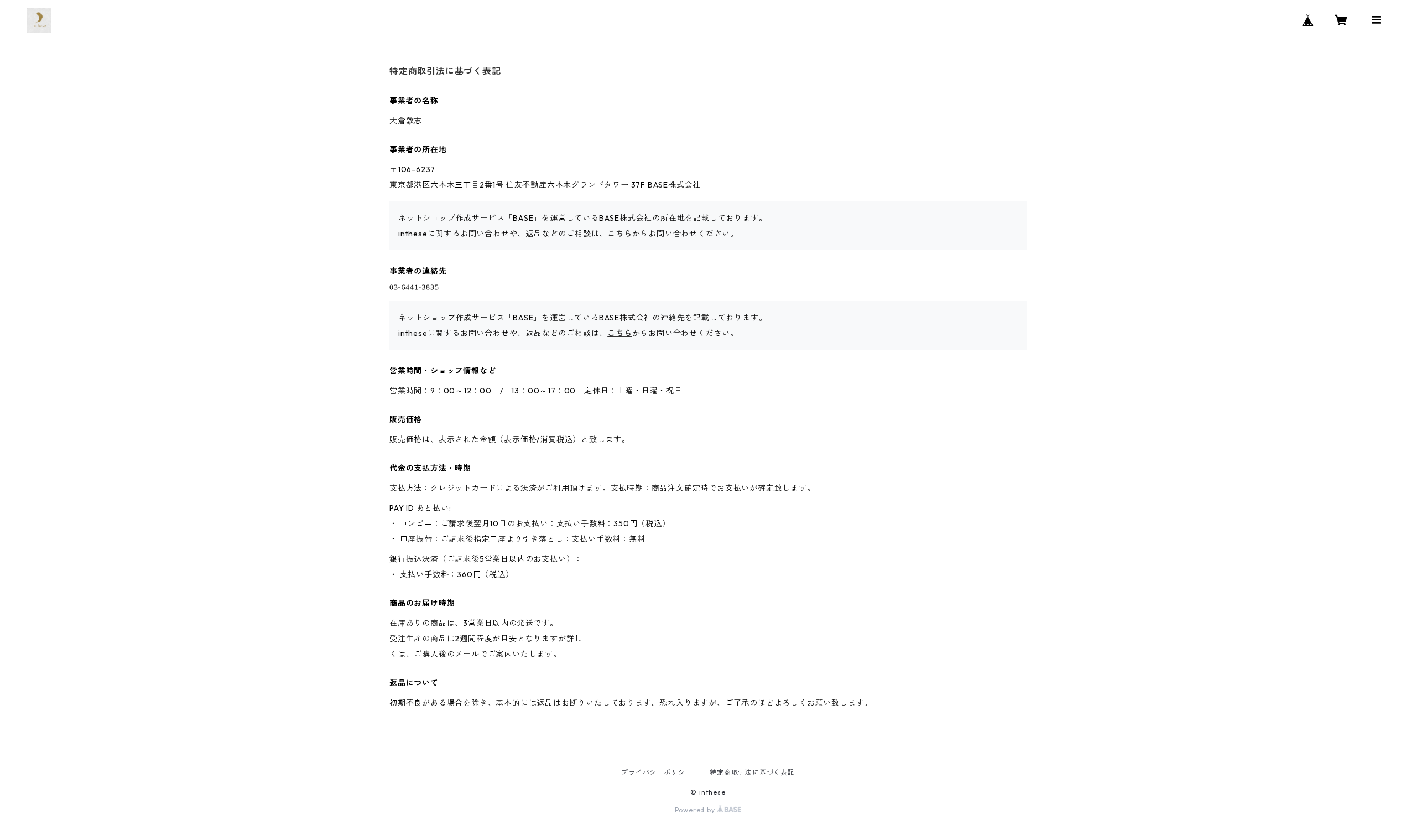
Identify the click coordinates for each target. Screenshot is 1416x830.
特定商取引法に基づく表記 (752, 772)
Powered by (696, 810)
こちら (619, 233)
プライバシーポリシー (656, 772)
